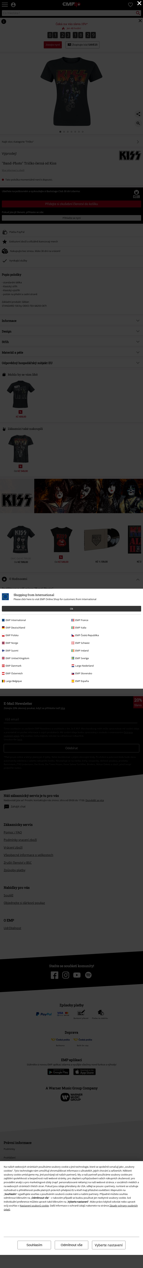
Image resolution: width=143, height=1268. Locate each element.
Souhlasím (34, 1245)
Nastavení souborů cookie (34, 1205)
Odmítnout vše (71, 1245)
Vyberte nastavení (109, 1245)
